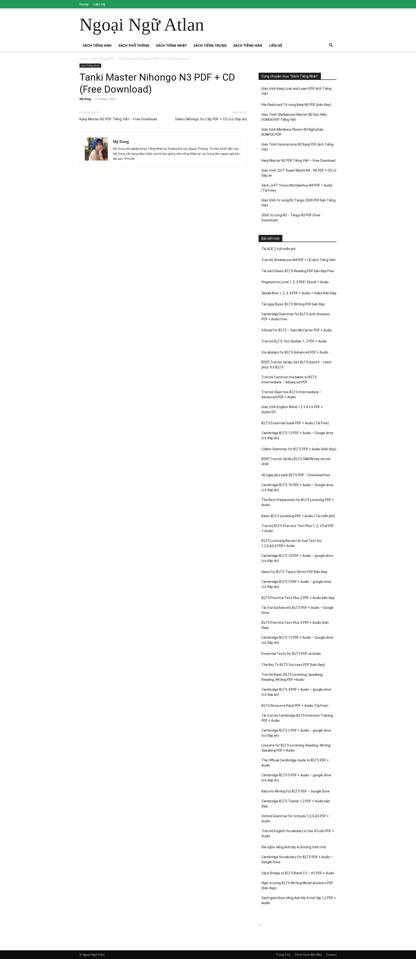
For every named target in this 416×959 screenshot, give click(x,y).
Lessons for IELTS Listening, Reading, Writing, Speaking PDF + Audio (296, 747)
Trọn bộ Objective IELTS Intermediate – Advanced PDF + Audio (291, 394)
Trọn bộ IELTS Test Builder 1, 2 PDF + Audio (294, 341)
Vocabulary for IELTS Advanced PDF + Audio (294, 352)
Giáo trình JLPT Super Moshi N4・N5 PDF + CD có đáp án (299, 172)
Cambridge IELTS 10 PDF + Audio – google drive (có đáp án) (297, 558)
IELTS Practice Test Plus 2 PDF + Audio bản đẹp (298, 598)
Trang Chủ (283, 955)
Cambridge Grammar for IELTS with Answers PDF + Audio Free (295, 316)
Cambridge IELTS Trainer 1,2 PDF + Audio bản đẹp (295, 803)
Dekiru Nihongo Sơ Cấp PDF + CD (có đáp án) (211, 119)
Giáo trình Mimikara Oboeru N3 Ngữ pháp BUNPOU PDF (292, 132)
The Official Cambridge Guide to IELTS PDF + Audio (295, 762)
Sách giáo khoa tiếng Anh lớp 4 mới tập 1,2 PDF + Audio (298, 900)
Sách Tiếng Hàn (247, 45)
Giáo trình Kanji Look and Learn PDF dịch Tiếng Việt (296, 91)
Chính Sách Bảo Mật (308, 955)
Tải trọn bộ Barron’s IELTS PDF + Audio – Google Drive (297, 610)
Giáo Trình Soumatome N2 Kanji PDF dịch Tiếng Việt (297, 146)
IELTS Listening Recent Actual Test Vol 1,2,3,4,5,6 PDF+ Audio (291, 543)
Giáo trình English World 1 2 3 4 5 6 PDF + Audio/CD (292, 409)
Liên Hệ (99, 4)
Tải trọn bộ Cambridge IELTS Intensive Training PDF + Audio (297, 718)
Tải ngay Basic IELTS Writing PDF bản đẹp (293, 304)
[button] (331, 46)
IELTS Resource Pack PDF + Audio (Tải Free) (294, 706)
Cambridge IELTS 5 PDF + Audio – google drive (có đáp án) (296, 777)
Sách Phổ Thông (133, 45)
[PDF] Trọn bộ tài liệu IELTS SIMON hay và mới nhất (296, 461)
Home (84, 4)
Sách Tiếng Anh (97, 45)
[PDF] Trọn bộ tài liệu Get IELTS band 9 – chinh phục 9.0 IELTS (296, 364)
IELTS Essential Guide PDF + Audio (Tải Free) (295, 423)
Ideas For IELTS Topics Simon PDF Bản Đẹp (294, 572)
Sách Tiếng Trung (210, 45)
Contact (331, 955)
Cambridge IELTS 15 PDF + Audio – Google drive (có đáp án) (297, 640)
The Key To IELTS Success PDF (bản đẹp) (293, 665)
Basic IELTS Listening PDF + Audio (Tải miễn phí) (298, 516)
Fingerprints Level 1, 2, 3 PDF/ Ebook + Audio (295, 282)
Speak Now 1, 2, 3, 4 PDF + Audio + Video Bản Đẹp (299, 293)
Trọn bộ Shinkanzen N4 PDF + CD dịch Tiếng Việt (298, 260)
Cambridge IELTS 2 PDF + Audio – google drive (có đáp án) (296, 732)
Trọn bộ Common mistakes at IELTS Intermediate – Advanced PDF (289, 379)
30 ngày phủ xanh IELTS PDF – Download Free (295, 475)
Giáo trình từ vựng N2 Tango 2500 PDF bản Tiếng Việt (298, 202)
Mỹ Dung (85, 99)
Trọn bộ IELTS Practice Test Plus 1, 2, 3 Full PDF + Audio (297, 528)
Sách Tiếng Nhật (171, 45)
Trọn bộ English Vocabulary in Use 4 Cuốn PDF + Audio (297, 833)
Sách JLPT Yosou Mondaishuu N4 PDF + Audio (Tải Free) (296, 187)
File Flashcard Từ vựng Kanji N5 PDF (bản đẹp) (296, 105)
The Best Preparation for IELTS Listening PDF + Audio (297, 502)
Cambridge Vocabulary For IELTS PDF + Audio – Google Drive (297, 859)
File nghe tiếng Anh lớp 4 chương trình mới (293, 847)
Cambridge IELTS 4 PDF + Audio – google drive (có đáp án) (296, 692)
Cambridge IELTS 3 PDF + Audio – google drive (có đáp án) (296, 584)
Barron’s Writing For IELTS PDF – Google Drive (295, 791)
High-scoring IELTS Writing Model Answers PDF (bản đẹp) (297, 885)
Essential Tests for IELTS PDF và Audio (291, 654)
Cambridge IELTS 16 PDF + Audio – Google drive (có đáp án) (297, 487)
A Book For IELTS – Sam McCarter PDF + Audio (296, 330)
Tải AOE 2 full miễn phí (278, 249)
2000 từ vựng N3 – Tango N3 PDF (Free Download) (290, 217)
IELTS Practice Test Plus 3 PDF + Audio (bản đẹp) (295, 625)
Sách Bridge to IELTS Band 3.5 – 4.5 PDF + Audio (297, 873)
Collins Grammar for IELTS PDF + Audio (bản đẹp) (298, 449)
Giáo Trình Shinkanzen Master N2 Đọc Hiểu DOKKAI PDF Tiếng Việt (294, 117)
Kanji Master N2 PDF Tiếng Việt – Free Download (118, 119)
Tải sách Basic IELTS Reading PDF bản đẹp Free (297, 271)
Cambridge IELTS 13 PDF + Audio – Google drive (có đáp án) (297, 435)
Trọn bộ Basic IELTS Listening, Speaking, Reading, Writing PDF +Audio (292, 677)
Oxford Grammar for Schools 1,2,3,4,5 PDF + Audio (295, 818)
